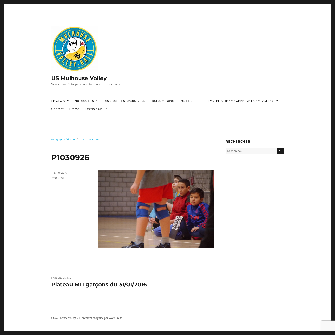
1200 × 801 (57, 178)
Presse (74, 109)
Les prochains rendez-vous (124, 101)
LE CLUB (58, 101)
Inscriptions (189, 101)
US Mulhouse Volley (79, 78)
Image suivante (89, 139)
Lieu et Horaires (162, 101)
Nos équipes (84, 101)
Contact (57, 109)
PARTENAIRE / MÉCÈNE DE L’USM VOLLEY (241, 101)
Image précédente (63, 139)
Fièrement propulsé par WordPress (100, 318)
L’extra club (93, 109)
